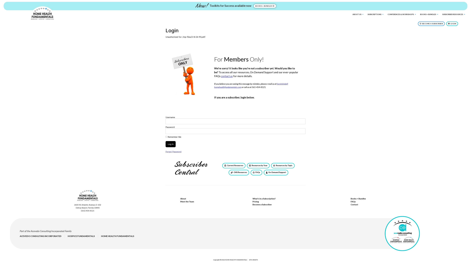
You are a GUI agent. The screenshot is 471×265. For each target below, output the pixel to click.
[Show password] (301, 131)
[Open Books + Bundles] (437, 14)
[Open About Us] (363, 14)
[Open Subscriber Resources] (464, 14)
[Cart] (462, 24)
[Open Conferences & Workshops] (415, 14)
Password (170, 127)
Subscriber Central (190, 168)
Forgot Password (173, 151)
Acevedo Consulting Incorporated (47, 231)
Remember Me (174, 137)
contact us (227, 76)
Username (170, 117)
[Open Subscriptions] (383, 14)
